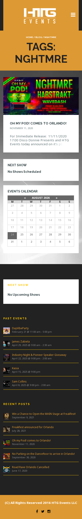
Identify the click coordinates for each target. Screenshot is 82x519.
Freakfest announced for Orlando (33, 427)
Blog (38, 37)
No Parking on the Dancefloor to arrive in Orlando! (43, 454)
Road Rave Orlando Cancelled (30, 467)
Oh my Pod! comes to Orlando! (31, 440)
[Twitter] (41, 511)
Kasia (15, 368)
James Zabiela (21, 341)
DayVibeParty (20, 328)
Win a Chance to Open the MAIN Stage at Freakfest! (44, 414)
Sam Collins (19, 381)
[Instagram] (48, 511)
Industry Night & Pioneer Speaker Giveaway (39, 355)
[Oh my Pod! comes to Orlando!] (41, 95)
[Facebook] (36, 511)
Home (29, 37)
